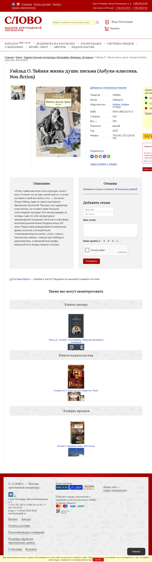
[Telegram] (100, 156)
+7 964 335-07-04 (139, 8)
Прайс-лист (38, 47)
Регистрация (126, 22)
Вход (114, 22)
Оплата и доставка (42, 4)
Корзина (114, 28)
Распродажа (91, 43)
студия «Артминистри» (115, 490)
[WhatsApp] (108, 156)
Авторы (60, 47)
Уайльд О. (118, 100)
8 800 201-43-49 (140, 3)
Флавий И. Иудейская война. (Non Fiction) (76, 446)
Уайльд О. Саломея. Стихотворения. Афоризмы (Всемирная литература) (76, 341)
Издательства (83, 47)
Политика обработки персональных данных (21, 540)
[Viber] (104, 156)
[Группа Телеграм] (18, 4)
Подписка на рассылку (56, 43)
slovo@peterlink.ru (17, 513)
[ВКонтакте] (92, 156)
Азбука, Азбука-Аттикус (121, 105)
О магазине (27, 4)
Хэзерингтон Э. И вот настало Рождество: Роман (76, 391)
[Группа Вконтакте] (13, 4)
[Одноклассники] (96, 156)
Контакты (57, 4)
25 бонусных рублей (126, 189)
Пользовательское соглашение (26, 532)
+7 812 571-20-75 (122, 8)
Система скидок (120, 43)
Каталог (13, 519)
